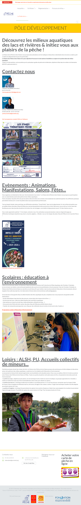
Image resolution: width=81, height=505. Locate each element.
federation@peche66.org (12, 460)
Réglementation (43, 8)
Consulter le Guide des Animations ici (12, 268)
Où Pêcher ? (31, 8)
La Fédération (21, 16)
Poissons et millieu (57, 8)
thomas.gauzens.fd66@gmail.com (11, 92)
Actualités (20, 8)
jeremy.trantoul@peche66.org (10, 113)
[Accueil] (8, 14)
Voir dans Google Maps (28, 463)
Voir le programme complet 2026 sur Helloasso (15, 119)
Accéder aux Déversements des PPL (24, 2)
